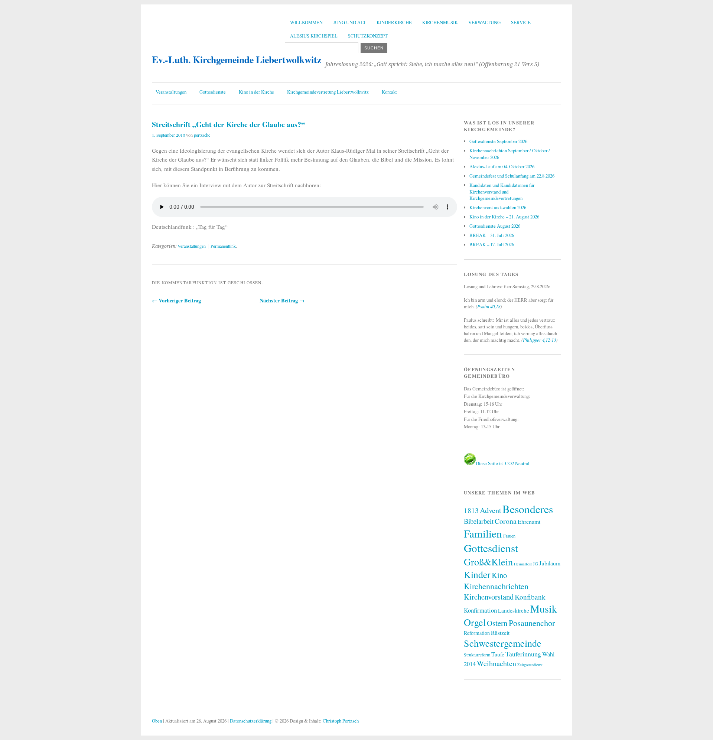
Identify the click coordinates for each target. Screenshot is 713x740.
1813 (471, 510)
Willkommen (306, 22)
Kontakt (389, 91)
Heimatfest (523, 564)
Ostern (497, 623)
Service (521, 22)
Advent (490, 510)
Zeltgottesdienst (530, 664)
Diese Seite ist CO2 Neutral (503, 463)
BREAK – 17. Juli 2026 (491, 244)
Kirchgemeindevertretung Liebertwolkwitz (328, 91)
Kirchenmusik (440, 22)
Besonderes (527, 509)
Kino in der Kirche (256, 91)
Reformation (477, 632)
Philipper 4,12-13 (539, 340)
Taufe (497, 654)
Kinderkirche (394, 22)
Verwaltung (484, 22)
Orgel (475, 622)
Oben (157, 720)
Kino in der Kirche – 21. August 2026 (504, 216)
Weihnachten (496, 663)
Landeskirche (513, 610)
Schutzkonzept (368, 35)
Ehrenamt (529, 521)
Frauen (509, 536)
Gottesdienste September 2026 (498, 141)
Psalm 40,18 (488, 306)
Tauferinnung (523, 653)
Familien (483, 533)
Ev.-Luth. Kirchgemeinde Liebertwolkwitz (236, 59)
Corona (506, 521)
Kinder (477, 574)
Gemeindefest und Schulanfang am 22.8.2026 (511, 175)
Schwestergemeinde (502, 642)
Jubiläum (549, 563)
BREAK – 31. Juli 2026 (491, 235)
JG (535, 564)
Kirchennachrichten (496, 586)
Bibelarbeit (479, 521)
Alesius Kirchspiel (314, 35)
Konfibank (530, 596)
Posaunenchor (532, 622)
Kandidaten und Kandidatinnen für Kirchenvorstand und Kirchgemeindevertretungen (501, 192)
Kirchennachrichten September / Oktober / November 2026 (509, 153)
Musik (543, 609)
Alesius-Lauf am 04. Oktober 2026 (501, 166)
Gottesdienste (212, 91)
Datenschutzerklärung (250, 720)
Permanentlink (223, 246)
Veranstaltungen (171, 91)
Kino (499, 575)
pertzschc (202, 135)
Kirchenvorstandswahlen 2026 (497, 207)
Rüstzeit (500, 632)
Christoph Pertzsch (341, 720)
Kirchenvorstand (489, 596)
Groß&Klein (488, 561)
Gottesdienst (491, 548)
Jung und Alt (349, 22)
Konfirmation (480, 610)
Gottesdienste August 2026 (494, 226)
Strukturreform (477, 655)
